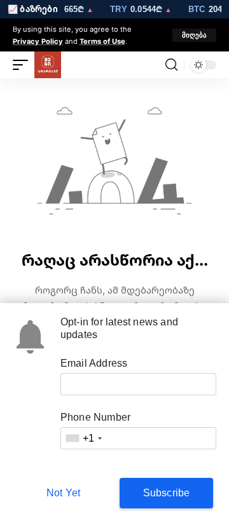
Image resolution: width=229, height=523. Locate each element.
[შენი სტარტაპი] (47, 64)
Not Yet (63, 492)
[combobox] (83, 438)
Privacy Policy (38, 41)
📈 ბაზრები (33, 9)
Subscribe (166, 492)
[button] (194, 35)
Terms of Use (102, 41)
